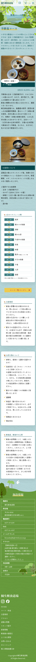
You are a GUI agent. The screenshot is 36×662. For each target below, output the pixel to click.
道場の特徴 (5, 622)
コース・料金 (6, 610)
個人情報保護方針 (7, 649)
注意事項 (4, 614)
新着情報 (4, 630)
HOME (4, 607)
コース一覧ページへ (18, 290)
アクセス (4, 618)
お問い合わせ (6, 641)
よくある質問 (6, 637)
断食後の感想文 (7, 633)
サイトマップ (6, 645)
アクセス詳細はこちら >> (14, 559)
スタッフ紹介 (6, 626)
